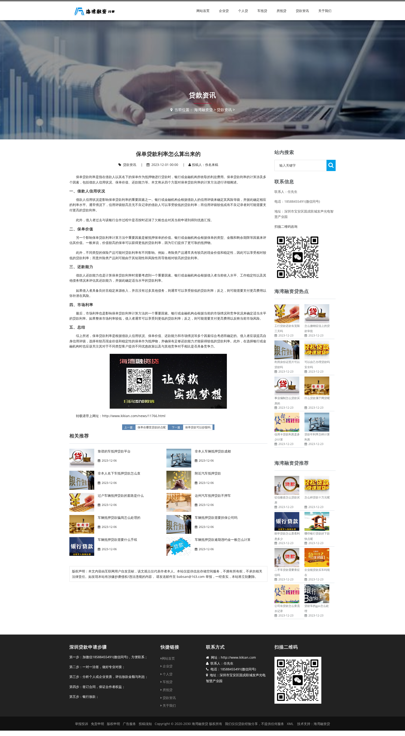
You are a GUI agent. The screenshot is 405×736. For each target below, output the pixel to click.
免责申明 (97, 723)
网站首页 (203, 10)
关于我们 (324, 10)
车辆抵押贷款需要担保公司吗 (216, 517)
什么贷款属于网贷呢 (317, 398)
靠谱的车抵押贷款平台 (114, 451)
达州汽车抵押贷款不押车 (213, 495)
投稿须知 (145, 723)
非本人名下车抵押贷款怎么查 (119, 473)
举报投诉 (81, 723)
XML (290, 723)
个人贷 (243, 10)
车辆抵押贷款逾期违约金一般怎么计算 (223, 539)
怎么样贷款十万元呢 (317, 497)
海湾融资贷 (203, 109)
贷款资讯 (302, 10)
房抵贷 (281, 10)
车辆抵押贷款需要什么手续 (117, 539)
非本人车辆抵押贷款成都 (213, 451)
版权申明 (113, 723)
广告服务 (129, 723)
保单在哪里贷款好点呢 (152, 427)
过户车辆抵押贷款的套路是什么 (121, 495)
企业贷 (224, 10)
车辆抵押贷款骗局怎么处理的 (119, 517)
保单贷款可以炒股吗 (197, 427)
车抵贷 (262, 10)
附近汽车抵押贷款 (208, 473)
